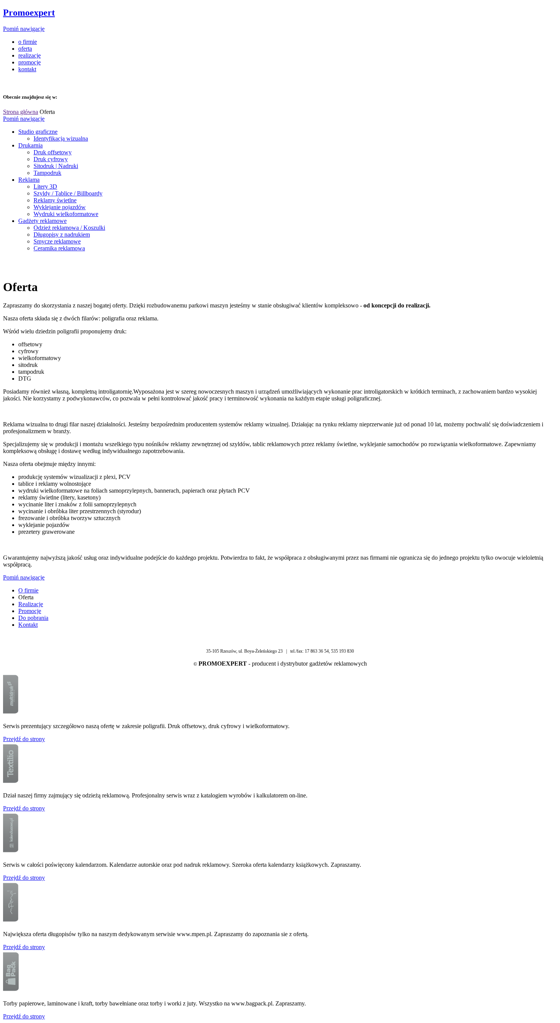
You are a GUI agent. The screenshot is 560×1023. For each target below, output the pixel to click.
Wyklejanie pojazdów (60, 207)
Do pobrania (33, 618)
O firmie (28, 590)
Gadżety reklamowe (42, 221)
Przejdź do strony (24, 739)
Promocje (29, 611)
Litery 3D (45, 186)
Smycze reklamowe (57, 241)
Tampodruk (47, 173)
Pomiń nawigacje (24, 29)
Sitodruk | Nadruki (56, 166)
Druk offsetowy (53, 152)
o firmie (27, 41)
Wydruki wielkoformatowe (66, 214)
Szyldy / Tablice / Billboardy (68, 193)
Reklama (29, 179)
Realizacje (30, 604)
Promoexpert (29, 13)
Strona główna (20, 112)
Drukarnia (30, 145)
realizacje (29, 55)
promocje (29, 62)
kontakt (27, 69)
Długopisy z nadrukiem (62, 234)
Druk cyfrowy (51, 159)
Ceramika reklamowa (59, 248)
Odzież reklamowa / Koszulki (69, 227)
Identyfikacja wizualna (61, 138)
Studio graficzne (38, 131)
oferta (25, 48)
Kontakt (28, 624)
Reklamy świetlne (55, 200)
